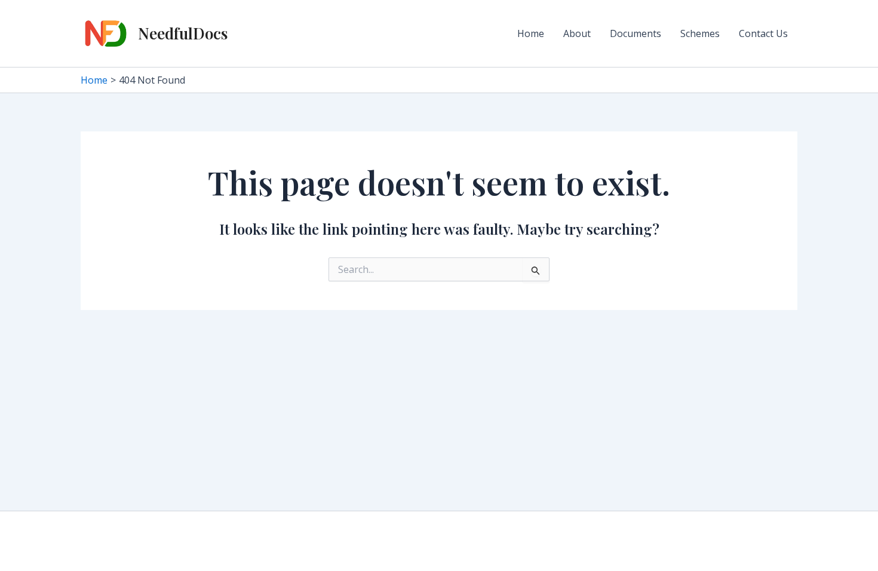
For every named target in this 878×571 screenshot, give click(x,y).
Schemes (700, 33)
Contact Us (763, 33)
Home (530, 33)
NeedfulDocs (183, 33)
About (577, 33)
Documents (635, 33)
